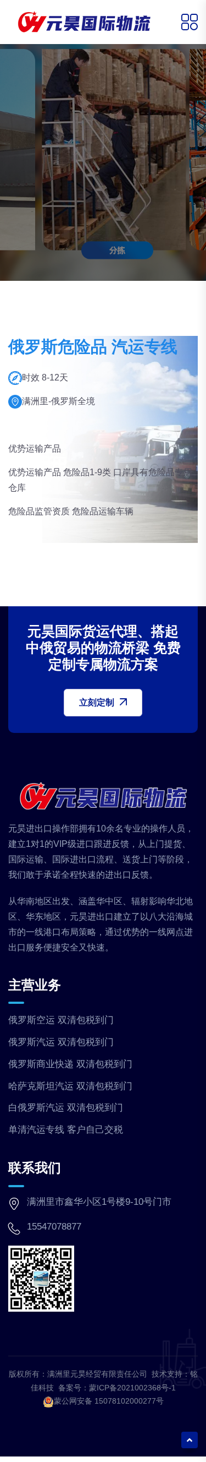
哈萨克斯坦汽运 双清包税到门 (70, 1086)
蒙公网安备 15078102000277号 (109, 1400)
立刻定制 (96, 702)
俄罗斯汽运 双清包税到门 (61, 1042)
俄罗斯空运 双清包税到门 (61, 1020)
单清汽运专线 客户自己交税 (65, 1129)
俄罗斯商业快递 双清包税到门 (70, 1064)
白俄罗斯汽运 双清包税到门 (65, 1107)
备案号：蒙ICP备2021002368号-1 (117, 1387)
